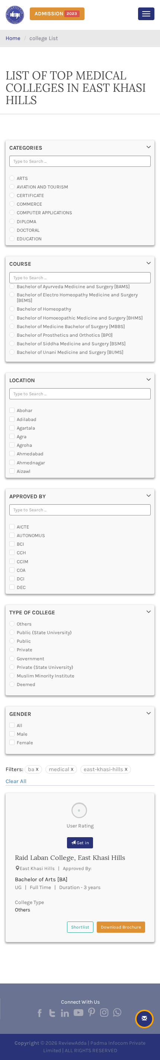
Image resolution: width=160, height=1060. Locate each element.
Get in (82, 842)
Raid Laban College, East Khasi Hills (70, 857)
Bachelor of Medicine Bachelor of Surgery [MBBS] (71, 326)
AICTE (23, 527)
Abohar (24, 410)
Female (25, 742)
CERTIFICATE (30, 195)
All (19, 725)
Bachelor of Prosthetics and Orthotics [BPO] (65, 335)
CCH (21, 552)
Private (24, 649)
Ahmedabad (30, 453)
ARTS (22, 178)
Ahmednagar (31, 462)
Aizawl (24, 471)
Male (22, 734)
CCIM (22, 561)
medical (59, 769)
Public (24, 641)
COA (21, 570)
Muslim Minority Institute (45, 676)
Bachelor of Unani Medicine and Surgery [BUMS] (70, 352)
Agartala (26, 428)
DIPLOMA (26, 221)
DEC (21, 587)
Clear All (16, 781)
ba (31, 769)
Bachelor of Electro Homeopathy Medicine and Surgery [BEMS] (77, 297)
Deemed (26, 684)
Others (24, 624)
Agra (21, 436)
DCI (21, 579)
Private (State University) (45, 667)
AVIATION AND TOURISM (42, 187)
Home (13, 38)
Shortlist (80, 927)
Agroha (24, 445)
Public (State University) (44, 632)
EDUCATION (29, 238)
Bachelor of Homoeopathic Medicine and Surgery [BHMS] (80, 318)
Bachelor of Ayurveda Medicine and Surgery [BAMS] (73, 286)
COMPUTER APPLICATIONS (44, 212)
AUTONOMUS (31, 535)
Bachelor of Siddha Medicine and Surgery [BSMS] (71, 343)
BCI (20, 544)
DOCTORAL (28, 230)
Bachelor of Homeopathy (44, 309)
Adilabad (26, 419)
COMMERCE (29, 204)
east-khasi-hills (103, 769)
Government (30, 658)
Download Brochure (121, 927)
